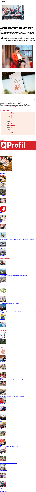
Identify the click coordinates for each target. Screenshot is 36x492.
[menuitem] (0, 140)
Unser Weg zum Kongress (12, 106)
